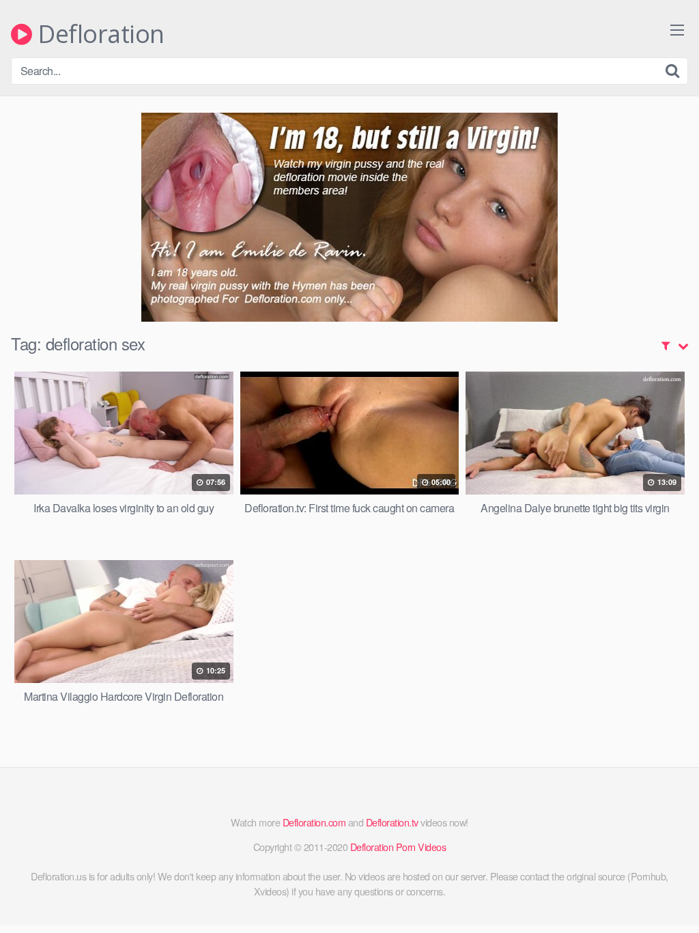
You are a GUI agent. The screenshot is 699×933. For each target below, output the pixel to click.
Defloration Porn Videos (398, 846)
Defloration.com (314, 822)
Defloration (98, 34)
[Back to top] (661, 889)
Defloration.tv (392, 822)
